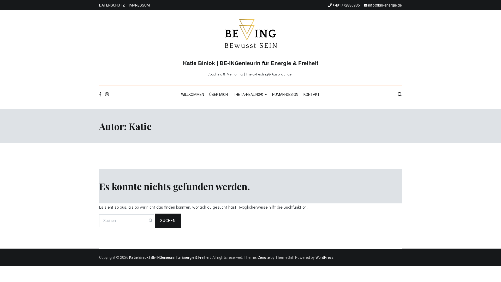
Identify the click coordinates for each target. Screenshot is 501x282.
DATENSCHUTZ (112, 5)
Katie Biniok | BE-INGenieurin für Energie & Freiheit (250, 63)
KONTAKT (311, 94)
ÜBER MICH (218, 94)
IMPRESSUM (139, 5)
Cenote (264, 257)
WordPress (324, 257)
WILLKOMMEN (192, 94)
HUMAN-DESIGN (285, 94)
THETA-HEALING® (248, 94)
